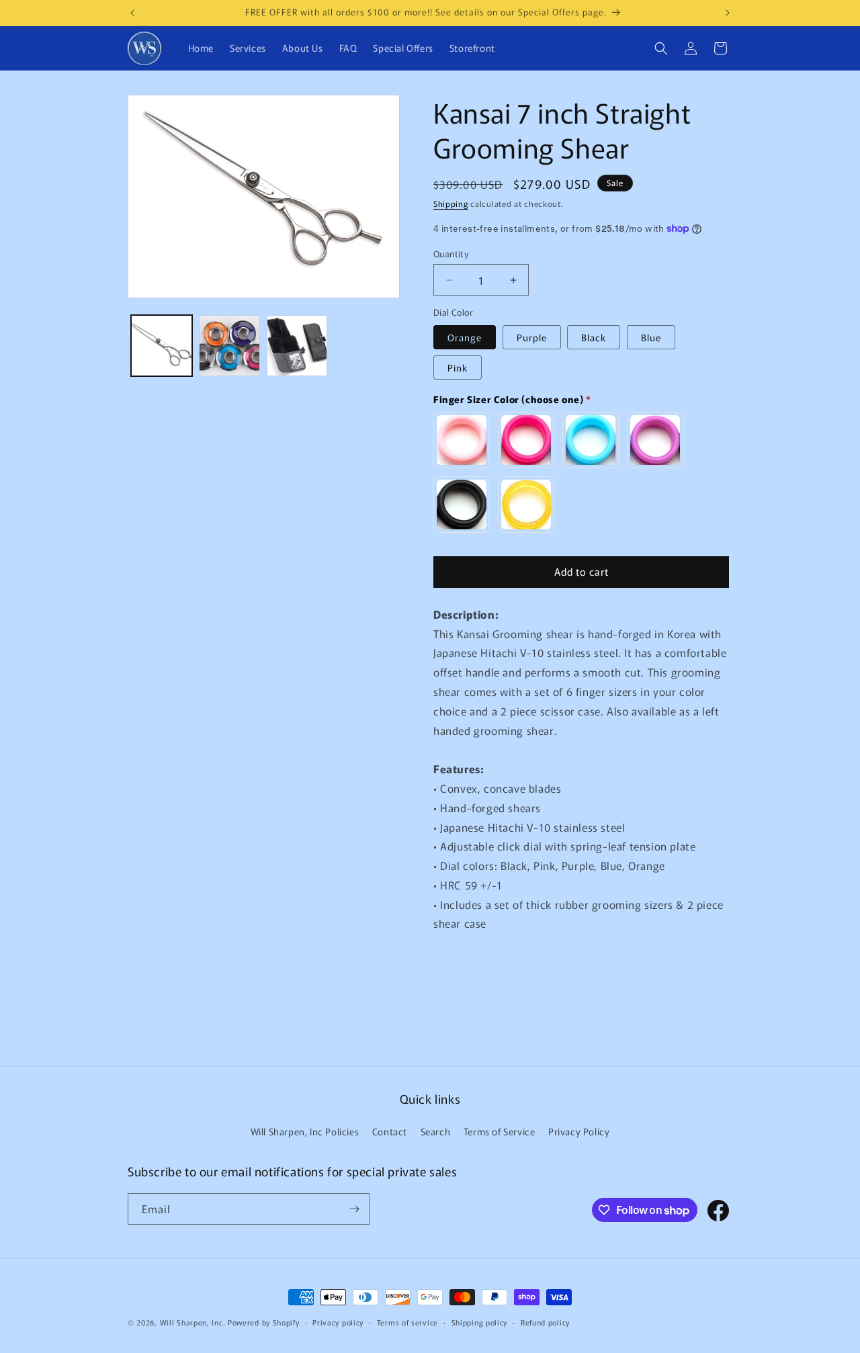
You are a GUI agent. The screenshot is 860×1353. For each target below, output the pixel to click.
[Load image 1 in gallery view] (161, 345)
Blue (651, 337)
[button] (661, 48)
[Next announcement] (727, 13)
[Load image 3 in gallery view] (297, 345)
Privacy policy (337, 1322)
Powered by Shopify (264, 1322)
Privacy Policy (578, 1131)
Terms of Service (499, 1131)
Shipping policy (480, 1322)
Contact (389, 1131)
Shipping (450, 203)
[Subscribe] (354, 1209)
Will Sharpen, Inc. (193, 1322)
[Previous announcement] (132, 13)
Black (593, 337)
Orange (464, 337)
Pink (457, 367)
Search (436, 1131)
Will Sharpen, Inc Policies (305, 1131)
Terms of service (407, 1322)
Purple (532, 337)
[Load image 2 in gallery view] (229, 345)
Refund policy (545, 1322)
